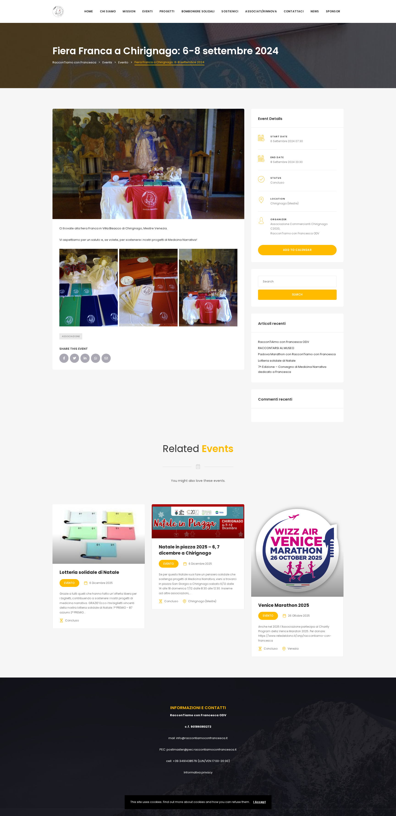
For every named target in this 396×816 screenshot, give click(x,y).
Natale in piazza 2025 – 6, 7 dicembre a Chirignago (189, 550)
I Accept (259, 802)
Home (88, 11)
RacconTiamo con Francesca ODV (294, 233)
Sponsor (333, 11)
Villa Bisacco (111, 228)
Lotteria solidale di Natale (277, 360)
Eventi (147, 11)
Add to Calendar (297, 250)
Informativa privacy (198, 772)
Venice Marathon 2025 (283, 605)
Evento (69, 583)
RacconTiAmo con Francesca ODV (283, 342)
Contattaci (294, 11)
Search (297, 294)
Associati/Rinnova (261, 11)
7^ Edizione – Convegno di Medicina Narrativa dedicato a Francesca (292, 369)
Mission (129, 11)
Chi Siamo (108, 11)
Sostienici (229, 11)
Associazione (71, 336)
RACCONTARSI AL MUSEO (276, 348)
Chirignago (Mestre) (284, 203)
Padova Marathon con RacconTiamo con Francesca (297, 354)
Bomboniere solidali (198, 11)
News (315, 11)
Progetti (167, 11)
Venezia (293, 649)
